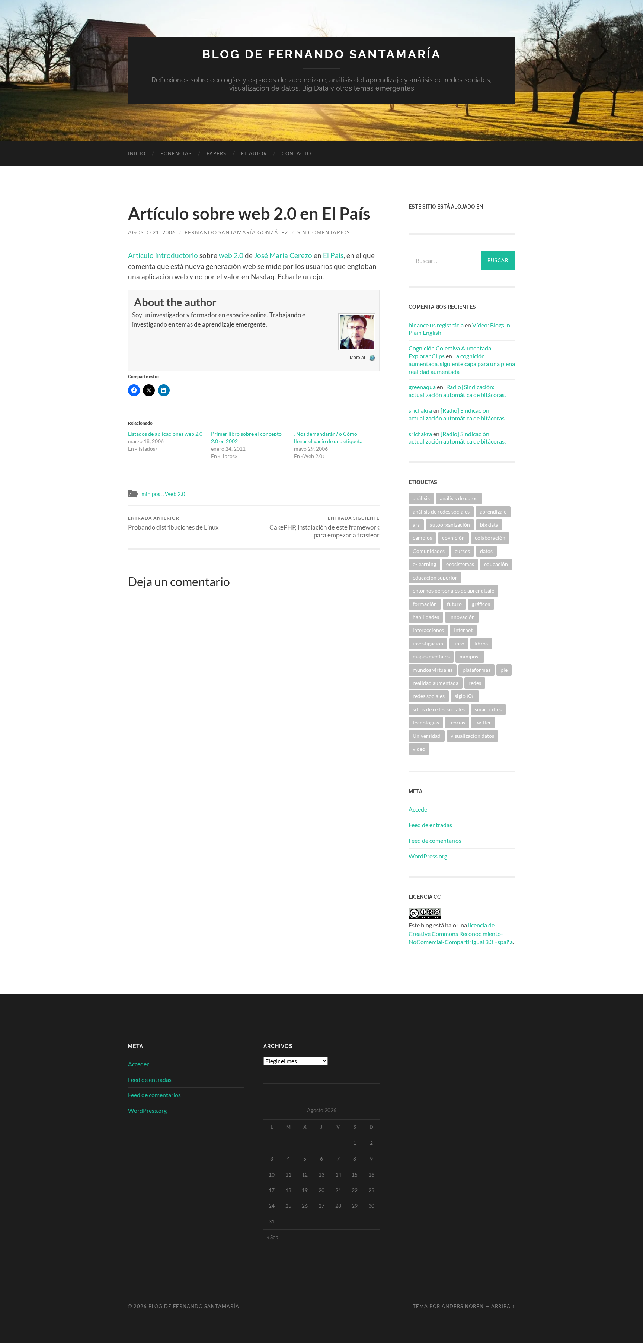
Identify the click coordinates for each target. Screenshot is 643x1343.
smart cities (488, 709)
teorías (457, 722)
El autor (254, 153)
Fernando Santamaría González (236, 232)
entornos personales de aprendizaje (453, 590)
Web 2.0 (175, 493)
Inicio (136, 153)
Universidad (427, 736)
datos (486, 551)
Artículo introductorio (163, 255)
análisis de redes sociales (441, 511)
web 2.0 (231, 255)
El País (333, 255)
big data (489, 524)
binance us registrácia (436, 324)
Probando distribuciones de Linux (173, 523)
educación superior (435, 577)
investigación (428, 643)
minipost (152, 493)
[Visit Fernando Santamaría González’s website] (372, 357)
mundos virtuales (432, 670)
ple (504, 670)
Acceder (419, 809)
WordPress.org (428, 856)
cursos (462, 551)
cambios (422, 537)
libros (481, 643)
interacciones (428, 630)
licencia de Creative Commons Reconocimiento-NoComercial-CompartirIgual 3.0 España (461, 933)
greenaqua (422, 386)
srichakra (420, 410)
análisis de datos (458, 498)
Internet (463, 630)
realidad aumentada (435, 683)
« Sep (272, 1237)
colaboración (490, 537)
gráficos (481, 604)
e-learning (424, 564)
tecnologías (426, 722)
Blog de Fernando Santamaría (321, 54)
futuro (454, 604)
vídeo (419, 749)
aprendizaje (493, 511)
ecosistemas (460, 564)
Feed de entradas (430, 824)
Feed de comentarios (435, 840)
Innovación (462, 617)
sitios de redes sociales (439, 709)
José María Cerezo (283, 255)
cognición (453, 537)
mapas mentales (431, 656)
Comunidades (429, 551)
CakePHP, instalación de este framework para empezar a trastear (324, 527)
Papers (216, 153)
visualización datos (472, 736)
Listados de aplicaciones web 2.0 (165, 434)
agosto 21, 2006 (152, 232)
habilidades (426, 617)
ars (416, 524)
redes (474, 683)
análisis (421, 498)
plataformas (476, 670)
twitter (483, 722)
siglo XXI (465, 696)
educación (496, 564)
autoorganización (450, 524)
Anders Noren (463, 1306)
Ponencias (176, 153)
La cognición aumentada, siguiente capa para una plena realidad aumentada (462, 363)
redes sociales (429, 696)
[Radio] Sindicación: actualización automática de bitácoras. (457, 390)
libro (458, 643)
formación (425, 604)
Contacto (296, 153)
